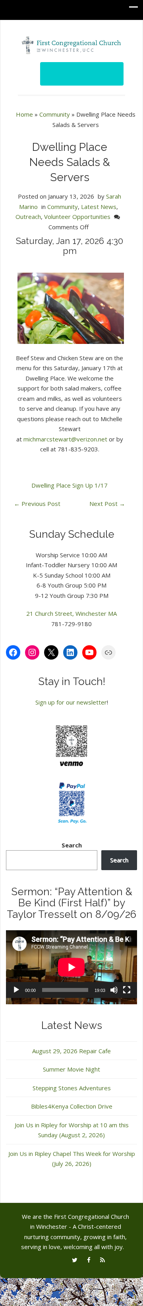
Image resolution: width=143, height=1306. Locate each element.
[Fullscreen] (127, 990)
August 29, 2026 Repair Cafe (71, 1051)
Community (54, 114)
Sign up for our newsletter (71, 702)
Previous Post (37, 504)
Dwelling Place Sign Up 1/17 (69, 485)
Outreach (28, 217)
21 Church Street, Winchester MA (71, 613)
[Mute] (114, 990)
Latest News (98, 207)
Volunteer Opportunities (77, 217)
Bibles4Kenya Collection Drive (71, 1106)
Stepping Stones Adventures (72, 1088)
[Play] (16, 990)
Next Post (107, 504)
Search (72, 845)
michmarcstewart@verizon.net (65, 439)
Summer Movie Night (71, 1069)
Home (24, 114)
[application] (71, 967)
